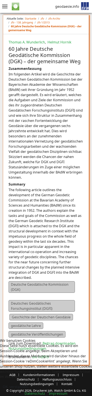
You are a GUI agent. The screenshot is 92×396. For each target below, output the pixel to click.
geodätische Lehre (26, 325)
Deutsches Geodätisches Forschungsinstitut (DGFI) (31, 306)
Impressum (58, 393)
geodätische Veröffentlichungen (37, 334)
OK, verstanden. (16, 386)
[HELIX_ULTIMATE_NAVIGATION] (3, 6)
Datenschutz (35, 393)
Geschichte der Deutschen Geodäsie (41, 317)
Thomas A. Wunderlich (27, 42)
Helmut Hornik (59, 42)
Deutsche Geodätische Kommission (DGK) (39, 287)
